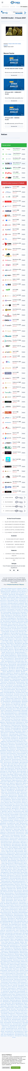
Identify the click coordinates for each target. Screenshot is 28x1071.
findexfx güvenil (23, 734)
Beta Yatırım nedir (17, 646)
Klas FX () (16, 229)
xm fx (12, 1012)
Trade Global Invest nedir (22, 958)
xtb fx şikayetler (9, 1016)
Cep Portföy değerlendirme (15, 680)
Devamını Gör (14, 75)
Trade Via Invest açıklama (15, 961)
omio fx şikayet (25, 875)
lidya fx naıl (24, 829)
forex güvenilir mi (5, 744)
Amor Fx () (16, 304)
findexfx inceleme (13, 735)
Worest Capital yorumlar (12, 1006)
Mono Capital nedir (7, 845)
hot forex (24, 802)
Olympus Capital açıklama (17, 870)
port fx (16, 900)
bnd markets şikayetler (12, 662)
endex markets (18, 714)
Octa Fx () (16, 186)
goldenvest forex (19, 783)
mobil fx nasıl (23, 841)
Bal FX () (15, 196)
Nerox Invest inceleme (19, 850)
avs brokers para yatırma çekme (20, 630)
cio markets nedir (10, 685)
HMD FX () (16, 486)
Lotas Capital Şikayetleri (15, 835)
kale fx (18, 823)
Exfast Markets (8, 720)
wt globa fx (20, 1006)
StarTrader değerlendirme (14, 952)
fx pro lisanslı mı (10, 756)
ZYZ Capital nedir (19, 1035)
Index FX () (16, 377)
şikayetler (22, 942)
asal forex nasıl (20, 610)
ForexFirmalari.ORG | (13, 579)
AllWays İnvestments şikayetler (9, 597)
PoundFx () (16, 314)
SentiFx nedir (13, 940)
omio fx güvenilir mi (11, 875)
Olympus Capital (8, 870)
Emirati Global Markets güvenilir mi (11, 711)
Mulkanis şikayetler (18, 848)
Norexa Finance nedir (19, 863)
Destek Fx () (16, 356)
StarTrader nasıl (4, 954)
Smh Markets (6, 946)
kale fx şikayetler (11, 824)
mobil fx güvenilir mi (14, 839)
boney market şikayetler (22, 664)
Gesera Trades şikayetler (21, 771)
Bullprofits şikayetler (5, 674)
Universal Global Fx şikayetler (17, 974)
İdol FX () (15, 264)
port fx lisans (16, 902)
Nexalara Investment (11, 853)
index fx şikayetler (12, 817)
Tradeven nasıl (12, 967)
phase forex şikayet (18, 891)
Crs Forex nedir (24, 695)
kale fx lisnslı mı (4, 824)
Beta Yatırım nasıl (9, 646)
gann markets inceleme (9, 765)
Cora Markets (17, 691)
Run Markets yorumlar (19, 936)
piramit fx (4, 897)
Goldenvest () (16, 382)
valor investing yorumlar (15, 983)
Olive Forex (10, 869)
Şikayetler (17, 942)
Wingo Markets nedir (7, 1001)
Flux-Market (8, 740)
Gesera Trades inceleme (21, 769)
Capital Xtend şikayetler (17, 679)
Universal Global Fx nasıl (21, 973)
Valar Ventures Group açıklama (13, 976)
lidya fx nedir (9, 830)
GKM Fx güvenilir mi (7, 775)
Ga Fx (2, 762)
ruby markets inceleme (11, 928)
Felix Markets (7, 728)
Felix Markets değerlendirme (16, 728)
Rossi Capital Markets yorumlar (15, 924)
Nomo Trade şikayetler (13, 860)
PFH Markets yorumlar (12, 890)
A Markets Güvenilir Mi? (12, 588)
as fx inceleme (24, 609)
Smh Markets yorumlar (9, 949)
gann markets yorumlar (10, 768)
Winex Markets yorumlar (20, 998)
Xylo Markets (16, 1016)
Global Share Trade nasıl (16, 777)
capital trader (21, 674)
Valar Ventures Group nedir (8, 979)
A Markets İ (20, 588)
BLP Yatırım (12, 649)
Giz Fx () (15, 367)
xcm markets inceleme (13, 1010)
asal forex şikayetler (7, 612)
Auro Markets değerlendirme (16, 613)
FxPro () (15, 172)
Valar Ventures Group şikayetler (20, 979)
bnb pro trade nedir (10, 659)
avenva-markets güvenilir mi (18, 622)
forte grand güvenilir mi (21, 747)
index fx (2, 815)
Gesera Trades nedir (12, 771)
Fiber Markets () (16, 191)
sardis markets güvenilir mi (10, 937)
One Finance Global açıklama (15, 876)
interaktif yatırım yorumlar (19, 820)
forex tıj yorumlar (13, 747)
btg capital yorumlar (11, 671)
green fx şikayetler (13, 787)
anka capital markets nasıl (16, 606)
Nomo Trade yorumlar (22, 860)
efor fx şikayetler (16, 707)
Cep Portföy (7, 680)
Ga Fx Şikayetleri (16, 762)
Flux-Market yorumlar (10, 743)
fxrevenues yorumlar (24, 760)
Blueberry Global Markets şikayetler (10, 656)
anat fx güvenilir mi (23, 600)
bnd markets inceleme (20, 661)
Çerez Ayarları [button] (6, 1067)
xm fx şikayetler (5, 1013)
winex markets (7, 997)
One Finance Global (5, 876)
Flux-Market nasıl (20, 741)
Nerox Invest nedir (10, 851)
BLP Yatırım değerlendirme (20, 649)
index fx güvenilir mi (15, 815)
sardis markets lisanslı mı (21, 937)
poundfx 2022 (7, 903)
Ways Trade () (16, 459)
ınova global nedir (20, 821)
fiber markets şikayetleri (14, 734)
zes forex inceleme (10, 1029)
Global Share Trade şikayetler (21, 778)
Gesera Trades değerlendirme (10, 769)
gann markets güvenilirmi (13, 763)
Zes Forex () (16, 233)
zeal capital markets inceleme (15, 1025)
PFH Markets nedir (20, 888)
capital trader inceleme (12, 676)
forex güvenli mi (12, 744)
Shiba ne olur (11, 942)
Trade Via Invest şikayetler (15, 964)
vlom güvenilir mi (24, 983)
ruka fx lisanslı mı (10, 931)
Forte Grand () (16, 324)
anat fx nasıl (10, 601)
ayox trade (13, 636)
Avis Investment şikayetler (22, 627)
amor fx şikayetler (11, 600)
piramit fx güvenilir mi (18, 897)
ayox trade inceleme (9, 637)
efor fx (16, 705)
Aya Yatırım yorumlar (6, 636)
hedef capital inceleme (13, 796)
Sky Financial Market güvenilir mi (15, 943)
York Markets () (16, 243)
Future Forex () (16, 437)
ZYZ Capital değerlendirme (9, 1034)
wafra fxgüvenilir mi (22, 986)
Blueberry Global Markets (20, 652)
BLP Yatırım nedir (19, 650)
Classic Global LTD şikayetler (10, 689)
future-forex (3, 753)
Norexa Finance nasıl (10, 863)
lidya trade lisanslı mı (21, 832)
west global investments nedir (6, 995)
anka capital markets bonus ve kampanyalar (16, 603)
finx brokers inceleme (7, 738)
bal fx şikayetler (6, 640)
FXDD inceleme (10, 757)
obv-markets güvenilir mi (11, 866)
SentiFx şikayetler (20, 940)
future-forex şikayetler (22, 753)
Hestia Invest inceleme (17, 799)
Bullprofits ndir (17, 673)
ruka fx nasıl (16, 931)
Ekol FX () (16, 319)
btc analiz (14, 668)
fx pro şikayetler (17, 756)
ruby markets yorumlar (11, 930)
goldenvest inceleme (11, 784)
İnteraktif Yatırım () (16, 452)
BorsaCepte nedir (12, 667)
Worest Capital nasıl (11, 1004)
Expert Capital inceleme (16, 725)
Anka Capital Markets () (16, 248)
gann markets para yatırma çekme (14, 766)
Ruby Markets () (16, 427)
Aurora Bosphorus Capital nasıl (11, 619)
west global (11, 992)
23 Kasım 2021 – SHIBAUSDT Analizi (15, 541)
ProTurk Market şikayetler (19, 915)
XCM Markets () (16, 269)
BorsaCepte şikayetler (21, 667)
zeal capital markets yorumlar (11, 1028)
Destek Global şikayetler (16, 701)
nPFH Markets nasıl (22, 864)
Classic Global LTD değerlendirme (20, 686)
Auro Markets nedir (17, 615)
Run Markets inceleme (21, 934)
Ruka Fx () (16, 433)
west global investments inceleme (8, 994)
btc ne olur (19, 668)
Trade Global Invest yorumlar (19, 960)
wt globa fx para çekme (10, 1007)
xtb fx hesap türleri (20, 1013)
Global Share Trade (23, 775)
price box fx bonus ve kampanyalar (21, 905)
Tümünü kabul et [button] (15, 1067)
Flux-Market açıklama (16, 740)
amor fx (8, 598)
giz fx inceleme (24, 772)
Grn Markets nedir (11, 790)
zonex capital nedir (10, 1032)
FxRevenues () (16, 201)
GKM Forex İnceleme (18, 774)
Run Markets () (16, 158)
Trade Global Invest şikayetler (6, 960)
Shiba (7, 942)
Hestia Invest (13, 798)
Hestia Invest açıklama (22, 798)
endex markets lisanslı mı (21, 716)
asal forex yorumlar (16, 612)
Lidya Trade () (16, 295)
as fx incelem (18, 609)
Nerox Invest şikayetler (19, 851)
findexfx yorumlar (15, 737)
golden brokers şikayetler (21, 781)
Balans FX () (16, 224)
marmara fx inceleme (14, 838)
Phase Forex (20, 890)
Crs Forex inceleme (9, 695)
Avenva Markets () (16, 406)
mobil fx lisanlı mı (16, 841)
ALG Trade (24, 591)
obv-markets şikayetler (21, 866)
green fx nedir (6, 787)
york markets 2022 (7, 1022)
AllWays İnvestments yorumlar (22, 597)
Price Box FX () (16, 340)
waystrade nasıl (6, 991)
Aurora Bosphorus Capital (20, 616)
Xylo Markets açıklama (24, 1016)
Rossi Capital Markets (22, 919)
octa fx (11, 867)
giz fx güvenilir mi (16, 772)
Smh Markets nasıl (9, 948)
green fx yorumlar (21, 787)
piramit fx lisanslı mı (18, 899)
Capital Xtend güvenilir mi (16, 677)
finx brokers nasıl (15, 738)
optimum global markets (6, 881)
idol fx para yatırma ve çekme (19, 811)
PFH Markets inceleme (12, 888)
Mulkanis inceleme (23, 847)
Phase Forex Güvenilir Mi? (8, 891)
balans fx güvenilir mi (19, 640)
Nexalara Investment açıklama (22, 853)
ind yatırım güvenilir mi (9, 812)
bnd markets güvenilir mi (10, 661)
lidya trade (22, 830)
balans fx (11, 640)
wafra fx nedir (14, 986)
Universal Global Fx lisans (11, 973)
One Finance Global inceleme (15, 878)
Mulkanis (6, 847)
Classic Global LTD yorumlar (22, 689)
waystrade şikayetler (22, 991)
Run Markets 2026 (9, 933)
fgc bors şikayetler (18, 731)
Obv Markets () (16, 481)
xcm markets (13, 1009)
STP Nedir (22, 955)
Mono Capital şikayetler (16, 845)
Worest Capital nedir (20, 1004)
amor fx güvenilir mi (15, 598)
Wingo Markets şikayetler (16, 1001)
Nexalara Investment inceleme (21, 854)
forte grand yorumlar (11, 750)
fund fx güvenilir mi (24, 750)
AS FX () (15, 289)
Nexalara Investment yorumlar (15, 857)
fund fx (17, 750)
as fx (25, 607)
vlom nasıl (10, 985)
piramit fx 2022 (10, 897)
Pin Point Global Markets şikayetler (21, 896)
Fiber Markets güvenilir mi (21, 732)
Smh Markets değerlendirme (16, 946)
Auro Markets (23, 612)
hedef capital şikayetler (6, 798)
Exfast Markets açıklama (16, 720)
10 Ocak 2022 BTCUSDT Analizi (14, 68)
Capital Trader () (16, 345)
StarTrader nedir (11, 954)
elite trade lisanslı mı (21, 708)
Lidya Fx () (16, 470)
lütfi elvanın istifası (9, 836)
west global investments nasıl (22, 994)
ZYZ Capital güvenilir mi (20, 1034)
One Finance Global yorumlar (22, 879)
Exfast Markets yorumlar (21, 723)
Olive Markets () (16, 215)
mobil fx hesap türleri (23, 839)
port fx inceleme (9, 902)
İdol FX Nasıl (5, 811)
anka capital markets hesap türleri (18, 604)
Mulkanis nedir (11, 848)
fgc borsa (24, 731)
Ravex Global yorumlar (12, 919)
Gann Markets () (16, 309)
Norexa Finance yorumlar (13, 864)
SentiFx (12, 939)
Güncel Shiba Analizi (12, 792)
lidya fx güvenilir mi (9, 829)
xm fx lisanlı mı (24, 1012)
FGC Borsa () (16, 447)
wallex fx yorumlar (15, 989)
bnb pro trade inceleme (20, 658)
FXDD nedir (22, 757)
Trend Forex (22, 970)
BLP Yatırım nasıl (11, 650)
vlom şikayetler (21, 985)
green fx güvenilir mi (12, 786)
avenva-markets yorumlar (13, 624)
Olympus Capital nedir (8, 873)
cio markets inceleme (21, 683)
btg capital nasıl (12, 670)
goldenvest (13, 783)
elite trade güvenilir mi (12, 708)
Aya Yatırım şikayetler (24, 634)
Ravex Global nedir (20, 918)
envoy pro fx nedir (17, 719)
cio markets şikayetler (18, 685)
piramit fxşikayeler (10, 900)
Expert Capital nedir (17, 726)
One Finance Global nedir (10, 879)
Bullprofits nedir (24, 673)
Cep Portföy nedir (12, 682)
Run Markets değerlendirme (10, 934)
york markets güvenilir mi (17, 1022)
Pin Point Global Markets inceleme (8, 894)
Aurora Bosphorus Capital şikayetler (10, 621)
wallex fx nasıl (20, 988)
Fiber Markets (12, 732)
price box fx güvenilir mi (5, 906)
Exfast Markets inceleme (11, 722)
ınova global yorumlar (12, 823)
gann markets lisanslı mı (19, 765)
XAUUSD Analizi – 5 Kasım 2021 (15, 547)
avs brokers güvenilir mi (17, 628)
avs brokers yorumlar (14, 631)
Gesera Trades (18, 768)
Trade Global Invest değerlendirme (15, 957)
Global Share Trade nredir (10, 778)
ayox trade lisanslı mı (19, 637)
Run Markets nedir (10, 936)
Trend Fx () (16, 391)
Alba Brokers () (16, 259)
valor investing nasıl (13, 982)
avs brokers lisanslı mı (9, 630)
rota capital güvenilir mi (9, 925)
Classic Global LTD (9, 686)
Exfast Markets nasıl (20, 722)
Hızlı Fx (11, 802)
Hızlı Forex (7, 802)
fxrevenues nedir (15, 760)
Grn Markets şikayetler (20, 790)
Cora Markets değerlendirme (10, 692)
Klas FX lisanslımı (19, 826)
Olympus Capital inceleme (15, 872)
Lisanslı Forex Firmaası (11, 833)
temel (26, 955)
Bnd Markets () (16, 361)
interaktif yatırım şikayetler (8, 820)
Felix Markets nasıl (9, 729)
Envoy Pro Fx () (16, 466)
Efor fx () (15, 254)
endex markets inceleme (10, 716)
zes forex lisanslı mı (18, 1029)
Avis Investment (23, 624)
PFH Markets (19, 887)
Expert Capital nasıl (9, 726)
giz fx (11, 772)
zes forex (20, 1028)
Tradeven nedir (19, 967)
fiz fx (4, 740)
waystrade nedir (14, 991)
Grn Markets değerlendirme (10, 789)
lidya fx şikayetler (16, 830)
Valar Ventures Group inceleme (12, 977)
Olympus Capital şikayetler (18, 873)
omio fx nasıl (18, 875)
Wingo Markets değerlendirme (15, 1000)
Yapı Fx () (15, 351)
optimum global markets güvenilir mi (19, 881)
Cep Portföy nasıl (25, 680)
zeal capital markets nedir (13, 1026)
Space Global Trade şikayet (14, 951)
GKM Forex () (16, 167)
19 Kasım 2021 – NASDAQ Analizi (15, 544)
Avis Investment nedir (12, 627)
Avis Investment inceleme (19, 625)
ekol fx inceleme (23, 707)
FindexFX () (16, 401)
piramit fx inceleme (9, 899)
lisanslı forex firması (20, 833)
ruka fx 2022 (22, 930)
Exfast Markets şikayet (11, 723)
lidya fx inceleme (17, 829)
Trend (18, 970)
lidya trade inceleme (11, 832)
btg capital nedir (19, 670)
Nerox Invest (11, 850)
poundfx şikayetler (10, 905)
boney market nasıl (4, 664)
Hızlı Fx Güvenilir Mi (17, 802)
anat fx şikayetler (23, 601)
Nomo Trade (24, 857)
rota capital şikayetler (8, 927)
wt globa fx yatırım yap (19, 1007)
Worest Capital (8, 1003)
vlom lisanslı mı (4, 985)
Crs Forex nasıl (17, 695)
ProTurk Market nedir (9, 915)
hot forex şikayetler (8, 805)
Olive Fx (15, 869)
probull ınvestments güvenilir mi (12, 909)
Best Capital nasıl (11, 643)
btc (10, 668)
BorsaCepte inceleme (22, 665)
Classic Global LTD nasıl (16, 688)
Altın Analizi (18, 43)
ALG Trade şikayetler (20, 594)
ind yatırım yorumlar (23, 814)
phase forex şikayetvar (10, 893)
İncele (23, 149)
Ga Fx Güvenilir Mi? (7, 762)
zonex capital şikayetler (19, 1032)
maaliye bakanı (17, 836)
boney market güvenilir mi (23, 662)
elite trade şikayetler (17, 710)
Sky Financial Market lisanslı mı (13, 945)
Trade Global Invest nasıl (12, 958)
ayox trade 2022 (19, 636)
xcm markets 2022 (20, 1009)
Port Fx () (16, 372)
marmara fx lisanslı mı (23, 838)
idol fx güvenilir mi (24, 808)
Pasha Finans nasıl (20, 885)
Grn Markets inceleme (20, 789)
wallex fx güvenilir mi (12, 988)
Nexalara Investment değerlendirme (7, 854)
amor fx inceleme (23, 598)
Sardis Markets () (16, 387)
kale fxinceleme (18, 824)
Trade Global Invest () (16, 153)
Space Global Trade (18, 949)
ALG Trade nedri (12, 594)
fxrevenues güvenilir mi (17, 759)
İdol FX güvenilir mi (15, 808)
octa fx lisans (24, 867)
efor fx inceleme (9, 707)
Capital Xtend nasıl (8, 679)
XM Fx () (15, 177)
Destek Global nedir (7, 701)
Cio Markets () (16, 300)
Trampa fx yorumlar (12, 970)
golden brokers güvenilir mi (18, 780)
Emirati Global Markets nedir (9, 714)
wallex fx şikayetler (7, 989)
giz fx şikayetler (11, 774)
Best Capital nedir (18, 643)
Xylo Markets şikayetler (16, 1019)
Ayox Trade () (16, 417)
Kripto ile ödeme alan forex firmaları (13, 827)
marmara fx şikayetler (5, 839)
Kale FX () (16, 219)
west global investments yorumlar (20, 995)
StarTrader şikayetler (19, 954)
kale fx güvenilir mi (24, 823)
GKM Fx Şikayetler (15, 775)
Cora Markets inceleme (20, 692)
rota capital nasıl (18, 925)
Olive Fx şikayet (21, 869)
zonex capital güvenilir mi (19, 1031)
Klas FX (23, 824)
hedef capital (20, 795)
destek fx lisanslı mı (18, 698)
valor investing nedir (22, 982)
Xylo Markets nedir (7, 1019)
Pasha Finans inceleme (11, 885)
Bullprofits (18, 671)
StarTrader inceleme (24, 952)
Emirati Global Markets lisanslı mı (12, 713)
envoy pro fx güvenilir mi (16, 717)
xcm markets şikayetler (5, 1012)
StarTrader (7, 952)
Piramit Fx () (16, 442)
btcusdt (23, 668)
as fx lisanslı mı (4, 610)
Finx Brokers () (16, 476)
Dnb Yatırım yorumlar (10, 705)
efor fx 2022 (21, 705)
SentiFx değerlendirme (19, 939)
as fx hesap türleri (11, 609)
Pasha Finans (17, 884)
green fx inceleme (20, 786)
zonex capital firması (9, 1031)
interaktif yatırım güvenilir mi (14, 818)
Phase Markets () (16, 148)
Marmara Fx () (16, 421)
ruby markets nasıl (20, 928)
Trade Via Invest (7, 961)
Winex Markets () (16, 163)
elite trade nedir (9, 710)
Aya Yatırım (22, 631)
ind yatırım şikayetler (15, 814)
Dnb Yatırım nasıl (10, 704)
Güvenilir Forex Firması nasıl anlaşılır (13, 793)
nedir (7, 850)
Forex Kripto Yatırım (20, 744)
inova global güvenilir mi (21, 817)
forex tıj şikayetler (5, 747)
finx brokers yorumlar (23, 738)
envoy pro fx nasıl (9, 719)
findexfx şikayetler (7, 737)
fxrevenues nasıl (8, 760)
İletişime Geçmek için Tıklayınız (15, 584)
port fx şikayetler (23, 902)
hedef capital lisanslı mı (23, 796)
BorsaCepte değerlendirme (12, 665)
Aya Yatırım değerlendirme (16, 633)
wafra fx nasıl (8, 986)
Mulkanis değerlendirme (13, 847)
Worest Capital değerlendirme (17, 1003)
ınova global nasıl (12, 821)
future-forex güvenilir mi (12, 753)
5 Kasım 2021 (11, 43)
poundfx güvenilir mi (15, 903)
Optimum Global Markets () (16, 238)
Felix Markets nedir (17, 729)
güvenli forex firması (13, 795)
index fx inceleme (23, 815)
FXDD (23, 756)
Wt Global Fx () (16, 491)
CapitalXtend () (16, 205)
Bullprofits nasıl (10, 673)
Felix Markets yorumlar (9, 731)
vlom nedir (15, 985)
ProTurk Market (15, 912)
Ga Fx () (15, 335)
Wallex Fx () (16, 279)
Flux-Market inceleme (12, 741)
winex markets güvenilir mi (16, 997)
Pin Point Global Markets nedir (8, 896)
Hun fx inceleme (25, 805)
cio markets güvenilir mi (12, 683)
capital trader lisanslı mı (22, 676)
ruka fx (17, 930)
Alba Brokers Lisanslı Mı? (16, 591)
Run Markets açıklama (18, 933)
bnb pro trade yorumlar (19, 659)
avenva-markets (8, 622)
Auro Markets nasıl (9, 615)
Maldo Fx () (16, 274)
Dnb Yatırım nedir (17, 704)
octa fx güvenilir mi (16, 867)
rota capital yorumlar (17, 927)
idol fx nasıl (10, 811)
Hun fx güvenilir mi (17, 805)
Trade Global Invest (4, 957)
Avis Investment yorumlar (6, 628)
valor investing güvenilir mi (19, 980)
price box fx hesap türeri (15, 906)
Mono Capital (23, 842)
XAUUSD (6, 45)
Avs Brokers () (16, 284)
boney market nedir (13, 664)
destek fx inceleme (10, 698)
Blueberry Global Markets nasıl (11, 655)
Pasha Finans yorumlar (11, 887)
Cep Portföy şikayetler (21, 682)
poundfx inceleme (23, 903)
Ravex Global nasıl (11, 918)
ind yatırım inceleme (18, 812)
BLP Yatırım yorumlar (10, 652)
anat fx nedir (16, 601)
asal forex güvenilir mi (12, 610)
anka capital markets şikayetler (17, 607)
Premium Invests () (16, 330)
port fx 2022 (20, 900)
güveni (19, 792)
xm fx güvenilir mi (17, 1012)
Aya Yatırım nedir (15, 634)
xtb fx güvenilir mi (12, 1013)
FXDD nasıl (16, 757)
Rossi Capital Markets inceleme (20, 921)
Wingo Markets (6, 1000)
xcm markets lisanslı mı (23, 1010)
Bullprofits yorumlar (14, 674)
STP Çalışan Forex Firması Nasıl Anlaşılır (12, 955)
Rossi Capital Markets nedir (17, 922)
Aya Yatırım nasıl (8, 634)
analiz (17, 600)
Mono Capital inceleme (17, 844)
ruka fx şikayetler (23, 931)
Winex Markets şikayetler (9, 998)
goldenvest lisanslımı (21, 784)
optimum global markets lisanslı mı (20, 882)
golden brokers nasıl (12, 781)
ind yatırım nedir (7, 814)
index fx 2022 (7, 815)
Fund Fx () (16, 210)
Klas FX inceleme (12, 826)
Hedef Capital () (16, 396)
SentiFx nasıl (7, 940)
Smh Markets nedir (17, 948)
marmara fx (24, 836)
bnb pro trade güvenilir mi (9, 658)
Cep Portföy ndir (5, 682)
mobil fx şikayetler (16, 842)
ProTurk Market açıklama (23, 912)
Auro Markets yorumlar (10, 616)
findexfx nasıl (20, 735)
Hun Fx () (15, 412)
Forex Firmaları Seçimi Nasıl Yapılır (21, 743)
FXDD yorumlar (8, 759)
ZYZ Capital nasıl (11, 1035)
